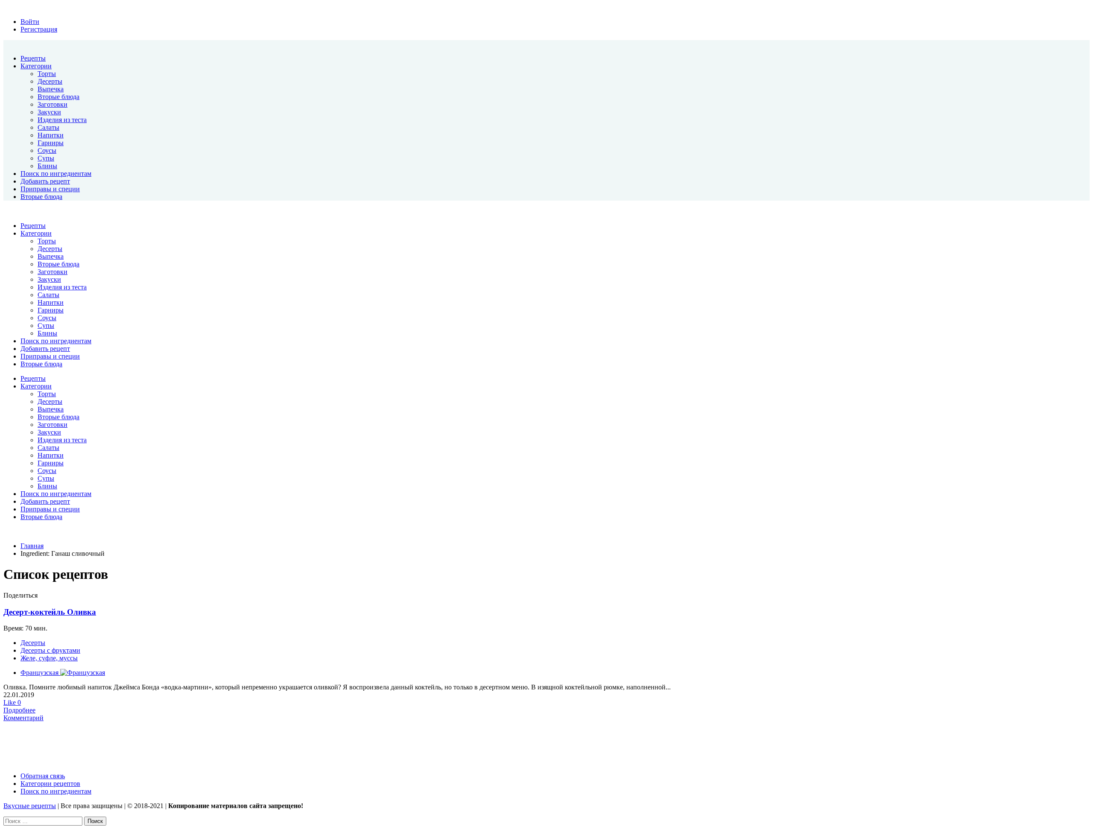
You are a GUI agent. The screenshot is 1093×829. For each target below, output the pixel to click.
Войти (29, 21)
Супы (46, 158)
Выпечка (51, 89)
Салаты (48, 127)
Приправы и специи (50, 189)
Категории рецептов (50, 783)
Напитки (51, 135)
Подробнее (19, 710)
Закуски (49, 112)
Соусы (47, 150)
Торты (47, 73)
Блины (47, 165)
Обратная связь (42, 775)
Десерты (50, 81)
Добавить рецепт (45, 181)
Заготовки (52, 104)
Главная (32, 545)
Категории (36, 66)
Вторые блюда (58, 96)
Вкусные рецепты (29, 805)
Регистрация (38, 29)
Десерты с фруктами (50, 650)
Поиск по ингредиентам (55, 173)
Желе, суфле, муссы (49, 658)
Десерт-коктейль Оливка (49, 611)
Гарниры (51, 142)
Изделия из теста (62, 119)
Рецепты (33, 58)
